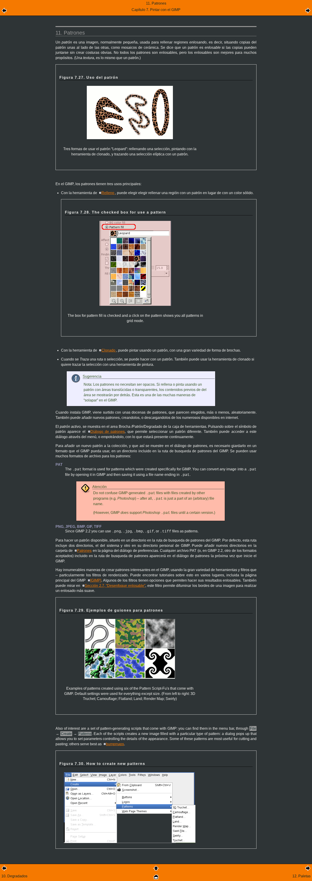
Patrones (84, 551)
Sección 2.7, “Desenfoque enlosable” (115, 586)
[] (95, 580)
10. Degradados (14, 876)
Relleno (108, 193)
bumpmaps (115, 744)
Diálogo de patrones (107, 432)
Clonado (108, 350)
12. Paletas (301, 876)
